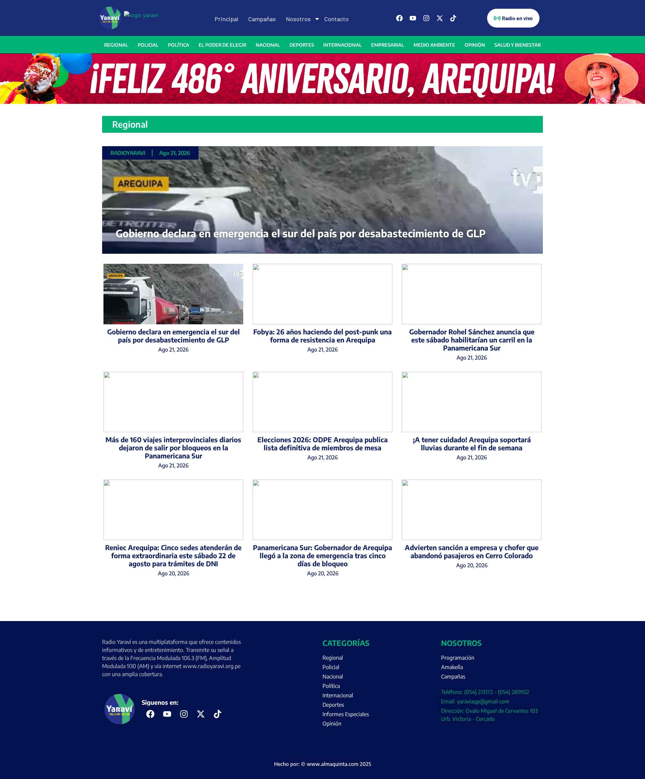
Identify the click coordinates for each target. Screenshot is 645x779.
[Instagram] (426, 18)
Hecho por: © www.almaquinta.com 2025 (322, 764)
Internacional (342, 45)
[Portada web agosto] (322, 101)
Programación (457, 657)
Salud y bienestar (517, 45)
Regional (116, 45)
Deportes (302, 45)
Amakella (452, 667)
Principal (226, 19)
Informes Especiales (345, 714)
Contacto (336, 19)
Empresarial (387, 45)
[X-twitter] (439, 18)
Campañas (262, 19)
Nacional (268, 45)
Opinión (475, 45)
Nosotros (298, 19)
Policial (148, 45)
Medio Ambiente (434, 45)
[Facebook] (399, 18)
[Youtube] (413, 18)
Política (178, 45)
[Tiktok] (453, 18)
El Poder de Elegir (222, 45)
